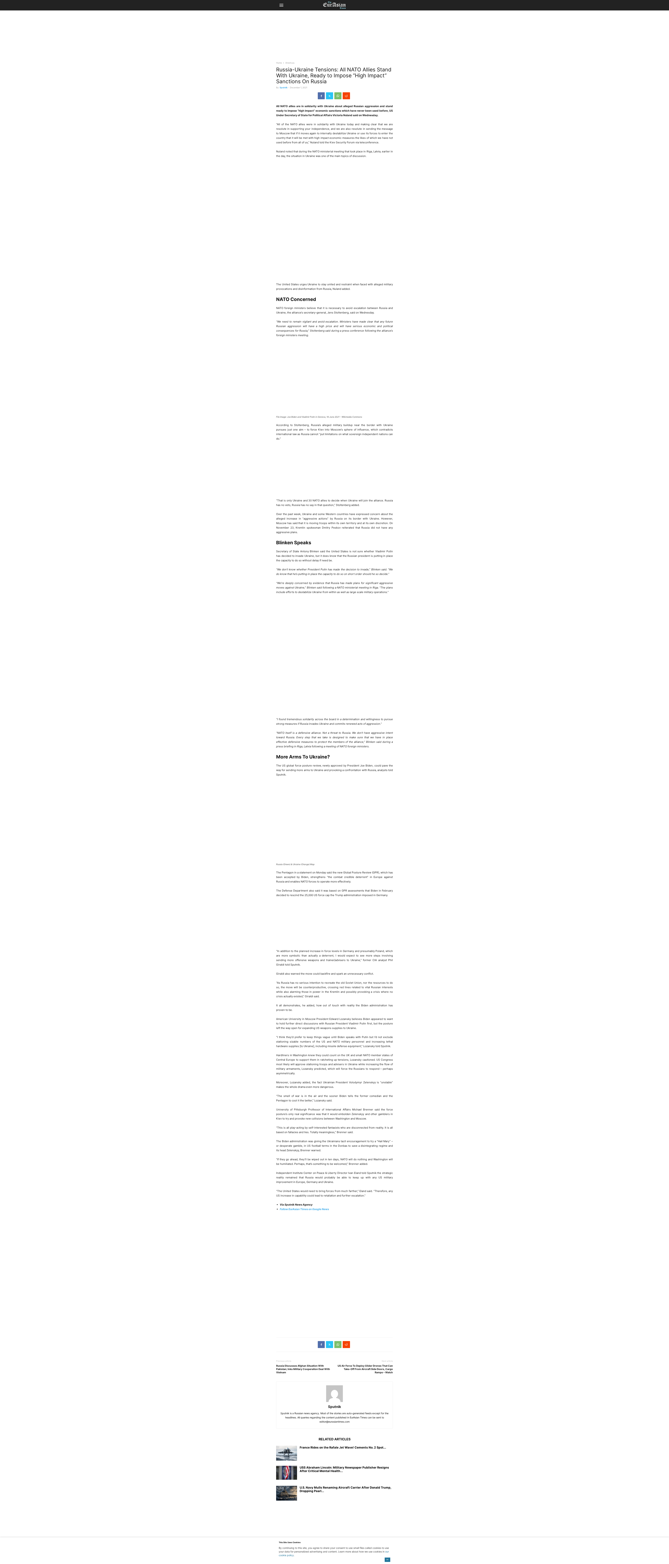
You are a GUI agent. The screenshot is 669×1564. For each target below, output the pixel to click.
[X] (329, 95)
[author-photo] (334, 1401)
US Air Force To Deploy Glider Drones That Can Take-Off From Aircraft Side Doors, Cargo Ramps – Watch (365, 1369)
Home (279, 62)
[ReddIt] (346, 95)
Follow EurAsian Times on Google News (304, 1209)
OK (387, 1560)
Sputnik (283, 87)
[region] (334, 37)
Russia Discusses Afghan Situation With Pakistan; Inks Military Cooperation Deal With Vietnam (303, 1369)
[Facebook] (321, 95)
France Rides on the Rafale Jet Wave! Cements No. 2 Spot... (343, 1447)
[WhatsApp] (337, 95)
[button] (281, 5)
